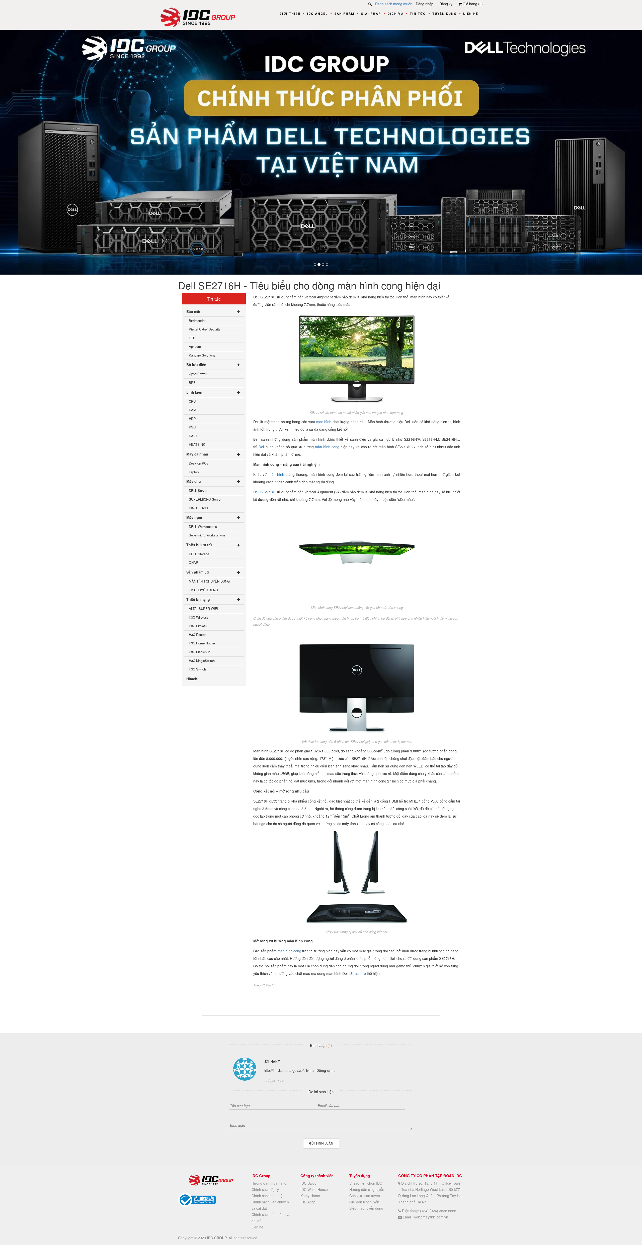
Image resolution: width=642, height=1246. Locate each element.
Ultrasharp (357, 973)
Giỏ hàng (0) (472, 3)
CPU (192, 401)
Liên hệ (470, 14)
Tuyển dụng (444, 14)
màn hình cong (327, 446)
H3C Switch (197, 669)
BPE (192, 382)
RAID (193, 435)
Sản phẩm (344, 14)
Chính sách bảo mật (268, 1195)
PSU (192, 427)
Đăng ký (445, 3)
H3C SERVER (199, 508)
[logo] (197, 16)
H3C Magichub (199, 651)
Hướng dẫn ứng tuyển (366, 1189)
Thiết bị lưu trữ (199, 544)
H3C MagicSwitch (202, 660)
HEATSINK (197, 444)
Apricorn (195, 346)
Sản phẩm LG (197, 572)
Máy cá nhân (197, 454)
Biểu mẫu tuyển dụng (366, 1208)
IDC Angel (317, 14)
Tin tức (418, 14)
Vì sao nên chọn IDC (365, 1183)
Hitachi (192, 678)
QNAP (193, 562)
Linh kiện (194, 392)
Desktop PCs (198, 463)
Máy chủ (193, 481)
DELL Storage (199, 553)
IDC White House (314, 1189)
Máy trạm (194, 517)
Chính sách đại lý (265, 1189)
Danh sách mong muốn (393, 3)
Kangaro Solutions (202, 355)
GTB (192, 337)
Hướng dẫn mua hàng (269, 1183)
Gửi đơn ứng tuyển (364, 1202)
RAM (192, 410)
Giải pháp (371, 14)
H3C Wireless (199, 617)
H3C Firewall (198, 626)
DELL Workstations (203, 526)
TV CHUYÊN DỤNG (203, 590)
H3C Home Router (202, 643)
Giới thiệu (289, 14)
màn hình (323, 421)
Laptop (194, 472)
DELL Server (198, 490)
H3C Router (197, 634)
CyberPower (197, 374)
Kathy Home (310, 1195)
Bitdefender (197, 320)
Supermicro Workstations (207, 535)
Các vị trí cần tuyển (364, 1195)
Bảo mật (193, 311)
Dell (262, 446)
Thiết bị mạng (198, 599)
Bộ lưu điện (196, 364)
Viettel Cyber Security (205, 329)
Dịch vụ (395, 14)
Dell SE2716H (264, 491)
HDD (192, 418)
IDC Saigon (309, 1183)
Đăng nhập (424, 3)
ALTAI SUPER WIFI (203, 608)
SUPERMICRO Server (205, 499)
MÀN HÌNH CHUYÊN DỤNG (209, 581)
